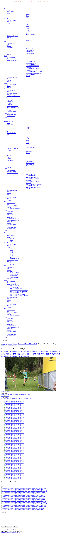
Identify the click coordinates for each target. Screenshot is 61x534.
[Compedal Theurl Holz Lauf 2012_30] (14, 446)
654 (13, 353)
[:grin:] (24, 491)
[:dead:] (23, 498)
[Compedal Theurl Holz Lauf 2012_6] (14, 405)
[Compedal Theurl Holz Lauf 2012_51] (14, 413)
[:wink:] (23, 492)
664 (24, 352)
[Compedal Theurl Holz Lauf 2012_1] (14, 478)
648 (44, 353)
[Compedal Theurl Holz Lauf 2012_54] (14, 408)
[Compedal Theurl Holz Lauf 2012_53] (14, 410)
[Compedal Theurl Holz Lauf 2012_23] (14, 457)
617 (10, 352)
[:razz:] (24, 503)
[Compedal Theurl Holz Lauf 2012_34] (14, 440)
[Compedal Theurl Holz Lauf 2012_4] (14, 431)
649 (39, 353)
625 (2, 399)
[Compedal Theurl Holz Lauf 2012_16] (14, 468)
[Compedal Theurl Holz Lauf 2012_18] (14, 466)
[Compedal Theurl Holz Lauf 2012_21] (14, 460)
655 (8, 353)
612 (13, 356)
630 (8, 356)
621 (19, 399)
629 (17, 356)
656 (4, 353)
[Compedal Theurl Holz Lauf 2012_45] (14, 423)
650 (30, 353)
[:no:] (22, 508)
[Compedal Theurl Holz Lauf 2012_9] (14, 401)
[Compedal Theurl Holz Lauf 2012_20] (14, 461)
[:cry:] (23, 509)
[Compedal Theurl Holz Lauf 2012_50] (14, 414)
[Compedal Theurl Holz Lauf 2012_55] (14, 407)
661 (37, 352)
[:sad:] (23, 496)
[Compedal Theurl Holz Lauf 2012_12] (14, 474)
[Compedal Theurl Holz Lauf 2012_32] (14, 443)
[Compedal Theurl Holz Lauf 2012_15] (14, 470)
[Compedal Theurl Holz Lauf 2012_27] (14, 451)
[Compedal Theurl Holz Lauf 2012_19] (14, 464)
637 (37, 354)
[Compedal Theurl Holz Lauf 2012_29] (14, 448)
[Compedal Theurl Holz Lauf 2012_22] (14, 458)
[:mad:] (23, 495)
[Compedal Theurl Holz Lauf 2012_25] (14, 454)
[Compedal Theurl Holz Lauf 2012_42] (14, 427)
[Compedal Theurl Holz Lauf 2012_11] (14, 476)
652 (22, 353)
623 (10, 399)
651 (26, 353)
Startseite (10, 344)
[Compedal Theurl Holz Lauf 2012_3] (14, 447)
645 (57, 353)
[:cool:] (23, 489)
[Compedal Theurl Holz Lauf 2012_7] (14, 404)
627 (26, 356)
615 (46, 352)
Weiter (2, 396)
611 (28, 399)
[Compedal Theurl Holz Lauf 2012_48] (14, 418)
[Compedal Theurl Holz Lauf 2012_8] (14, 403)
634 (50, 354)
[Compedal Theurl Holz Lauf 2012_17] (14, 467)
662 (33, 352)
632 (59, 354)
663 (28, 352)
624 (6, 399)
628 (22, 356)
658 (55, 352)
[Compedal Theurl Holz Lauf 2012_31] (14, 444)
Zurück (8, 391)
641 (15, 354)
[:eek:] (23, 506)
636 (42, 354)
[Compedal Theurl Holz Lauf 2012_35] (14, 438)
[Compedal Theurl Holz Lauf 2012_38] (14, 434)
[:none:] (23, 493)
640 (19, 354)
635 (46, 354)
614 (35, 353)
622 (15, 399)
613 (24, 354)
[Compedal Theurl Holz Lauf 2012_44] (14, 424)
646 (53, 353)
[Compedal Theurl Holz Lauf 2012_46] (14, 421)
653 (17, 353)
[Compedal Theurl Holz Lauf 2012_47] (14, 420)
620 (24, 399)
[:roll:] (24, 505)
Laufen (15, 344)
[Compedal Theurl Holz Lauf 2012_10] (14, 477)
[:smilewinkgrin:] (25, 502)
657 (59, 352)
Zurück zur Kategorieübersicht (8, 345)
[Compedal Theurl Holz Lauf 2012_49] (14, 417)
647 (48, 353)
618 (6, 352)
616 (15, 352)
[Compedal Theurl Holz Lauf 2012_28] (14, 450)
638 (33, 354)
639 (28, 354)
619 (2, 352)
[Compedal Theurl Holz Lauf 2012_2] (14, 463)
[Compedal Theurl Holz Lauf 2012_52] (14, 411)
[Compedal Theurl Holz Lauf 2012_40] (14, 430)
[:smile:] (23, 488)
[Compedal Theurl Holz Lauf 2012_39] (14, 433)
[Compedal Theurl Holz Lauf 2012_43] (14, 426)
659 (50, 352)
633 (55, 354)
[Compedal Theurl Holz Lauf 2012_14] (14, 471)
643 (6, 354)
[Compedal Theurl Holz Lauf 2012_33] (14, 441)
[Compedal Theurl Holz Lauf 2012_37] (14, 436)
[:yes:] (23, 499)
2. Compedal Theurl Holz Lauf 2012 (27, 344)
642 (10, 354)
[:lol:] (23, 501)
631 (4, 356)
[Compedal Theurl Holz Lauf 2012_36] (14, 437)
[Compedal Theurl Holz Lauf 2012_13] (14, 473)
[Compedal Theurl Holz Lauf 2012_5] (14, 415)
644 (2, 354)
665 (19, 352)
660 (42, 352)
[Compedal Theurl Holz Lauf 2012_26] (14, 453)
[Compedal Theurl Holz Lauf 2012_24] (14, 456)
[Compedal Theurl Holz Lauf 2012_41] (14, 428)
